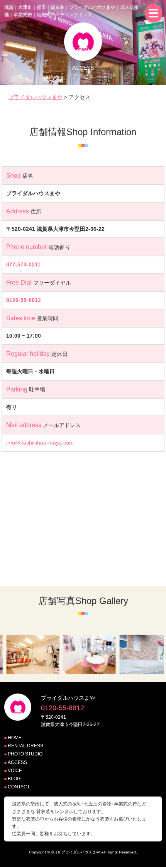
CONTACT (19, 787)
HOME (15, 737)
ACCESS (17, 762)
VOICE (15, 770)
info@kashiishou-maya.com (40, 443)
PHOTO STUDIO (25, 754)
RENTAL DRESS (25, 746)
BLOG (14, 778)
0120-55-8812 (23, 300)
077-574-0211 (23, 264)
